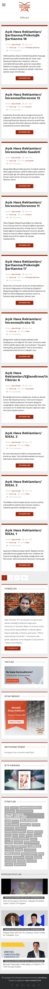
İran (41, 854)
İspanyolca (19, 857)
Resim (7, 839)
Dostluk (35, 825)
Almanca (14, 808)
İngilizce (12, 853)
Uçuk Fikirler (30, 389)
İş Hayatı (8, 865)
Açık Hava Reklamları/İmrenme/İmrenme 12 (23, 96)
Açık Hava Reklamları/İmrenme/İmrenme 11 (23, 204)
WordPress (42, 978)
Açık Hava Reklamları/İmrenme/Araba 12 (23, 320)
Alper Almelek (16, 44)
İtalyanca (10, 861)
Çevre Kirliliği (29, 850)
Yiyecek (9, 850)
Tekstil (18, 842)
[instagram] (37, 985)
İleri (24, 578)
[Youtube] (32, 985)
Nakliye (29, 835)
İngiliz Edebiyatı (29, 854)
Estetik (9, 828)
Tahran (8, 843)
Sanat (33, 839)
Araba (28, 331)
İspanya (8, 857)
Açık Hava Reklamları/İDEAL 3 (23, 434)
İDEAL (28, 445)
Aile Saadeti (30, 161)
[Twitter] (15, 985)
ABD (6, 808)
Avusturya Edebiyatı (24, 811)
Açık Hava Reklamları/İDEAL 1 (23, 532)
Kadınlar (38, 832)
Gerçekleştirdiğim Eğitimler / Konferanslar (24, 898)
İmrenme (29, 107)
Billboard (11, 824)
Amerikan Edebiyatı (30, 807)
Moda (21, 835)
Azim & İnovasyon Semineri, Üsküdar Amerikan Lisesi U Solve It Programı (23, 902)
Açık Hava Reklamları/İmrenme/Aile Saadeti (23, 150)
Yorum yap (12, 47)
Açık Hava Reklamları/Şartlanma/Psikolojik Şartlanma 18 (23, 35)
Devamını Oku (24, 78)
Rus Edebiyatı (20, 838)
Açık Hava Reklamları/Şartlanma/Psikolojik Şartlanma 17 (23, 265)
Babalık (15, 821)
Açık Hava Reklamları (16, 816)
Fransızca (21, 828)
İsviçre (38, 857)
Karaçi (8, 835)
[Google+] (22, 985)
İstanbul (29, 857)
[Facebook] (11, 985)
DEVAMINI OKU (12, 648)
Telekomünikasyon (32, 843)
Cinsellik (25, 825)
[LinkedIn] (27, 985)
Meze (15, 835)
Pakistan (37, 835)
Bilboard (29, 820)
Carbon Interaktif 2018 (33, 980)
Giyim (30, 832)
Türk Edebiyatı (15, 846)
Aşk (7, 821)
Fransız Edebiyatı (15, 831)
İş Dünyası (31, 861)
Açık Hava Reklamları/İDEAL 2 (23, 483)
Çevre (19, 850)
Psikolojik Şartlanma (33, 47)
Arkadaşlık (9, 811)
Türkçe (34, 846)
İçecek (21, 861)
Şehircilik (20, 864)
